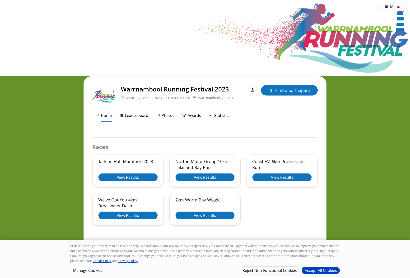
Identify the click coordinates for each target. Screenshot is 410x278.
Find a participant (292, 90)
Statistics (222, 115)
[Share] (252, 90)
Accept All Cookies (321, 270)
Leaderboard (136, 115)
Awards (194, 115)
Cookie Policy (102, 261)
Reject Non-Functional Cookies (269, 270)
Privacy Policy (128, 261)
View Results (128, 177)
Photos (168, 115)
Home (106, 115)
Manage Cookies (87, 270)
